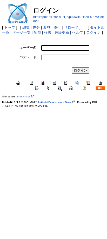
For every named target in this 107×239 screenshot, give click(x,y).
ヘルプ (77, 32)
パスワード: (28, 57)
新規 (37, 32)
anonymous (23, 96)
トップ (9, 27)
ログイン (93, 32)
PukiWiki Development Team (54, 102)
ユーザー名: (28, 48)
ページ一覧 (21, 32)
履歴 (46, 27)
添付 (57, 27)
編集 (26, 27)
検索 (47, 32)
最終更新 (62, 32)
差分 (36, 27)
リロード (71, 27)
